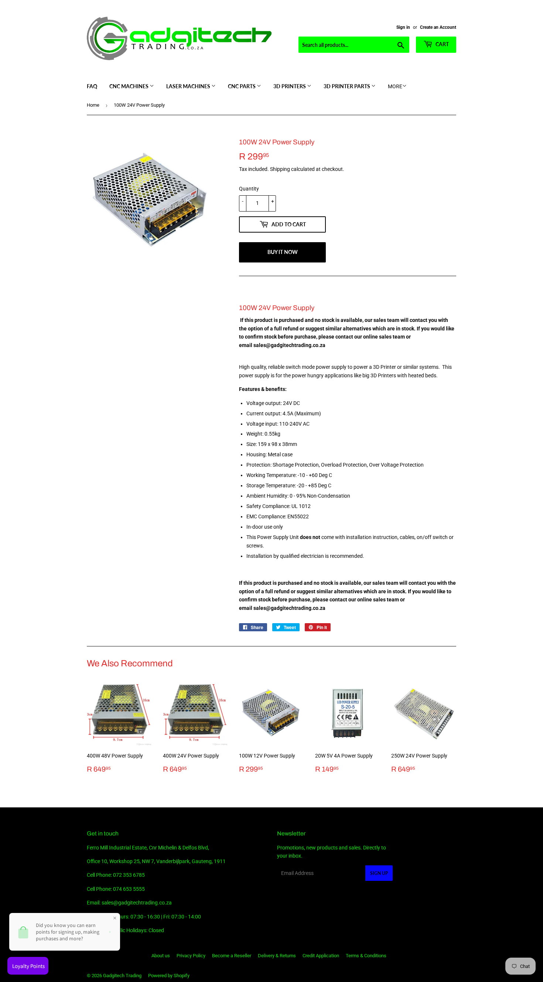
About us (160, 955)
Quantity (249, 189)
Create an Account (438, 27)
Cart (441, 44)
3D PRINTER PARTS (347, 86)
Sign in (403, 27)
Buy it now (282, 252)
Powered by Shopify (168, 975)
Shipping (280, 169)
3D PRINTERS (290, 86)
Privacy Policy (191, 955)
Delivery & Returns (277, 955)
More (395, 86)
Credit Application (321, 955)
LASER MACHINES (188, 86)
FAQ (92, 86)
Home (93, 105)
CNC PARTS (242, 86)
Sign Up (379, 873)
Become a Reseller (231, 955)
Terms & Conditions (366, 955)
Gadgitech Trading (122, 975)
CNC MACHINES (129, 86)
